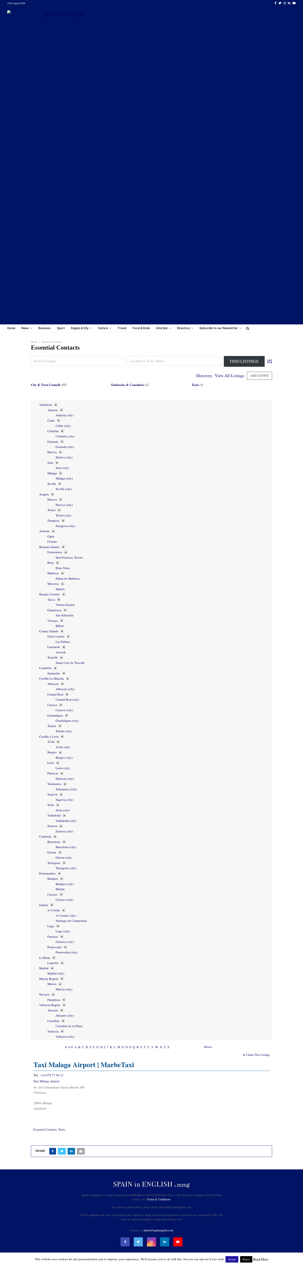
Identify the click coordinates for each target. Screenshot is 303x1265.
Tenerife (52, 657)
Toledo (51, 726)
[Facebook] (125, 1241)
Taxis (195, 384)
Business (44, 328)
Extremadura (47, 873)
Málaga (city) (64, 478)
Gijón (50, 536)
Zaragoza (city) (65, 526)
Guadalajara (55, 715)
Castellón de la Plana (69, 1026)
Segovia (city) (64, 799)
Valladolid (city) (66, 821)
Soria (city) (63, 810)
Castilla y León (49, 736)
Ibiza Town (63, 568)
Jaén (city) (62, 468)
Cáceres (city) (64, 899)
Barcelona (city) (66, 847)
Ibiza (50, 562)
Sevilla (51, 484)
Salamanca (54, 784)
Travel (121, 328)
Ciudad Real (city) (67, 699)
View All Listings (229, 375)
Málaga (52, 473)
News (25, 328)
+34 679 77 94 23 (51, 1075)
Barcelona (53, 842)
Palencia (52, 773)
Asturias (44, 531)
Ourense (52, 936)
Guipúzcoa (54, 610)
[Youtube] (177, 1241)
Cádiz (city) (63, 426)
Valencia (53, 1031)
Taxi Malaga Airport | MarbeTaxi (83, 1064)
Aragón (44, 494)
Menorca (53, 583)
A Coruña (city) (66, 915)
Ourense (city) (65, 942)
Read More (260, 1259)
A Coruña (53, 910)
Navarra (44, 994)
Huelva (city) (64, 457)
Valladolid (54, 815)
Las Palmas (63, 642)
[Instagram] (151, 1241)
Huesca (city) (64, 505)
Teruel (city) (63, 515)
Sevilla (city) (64, 489)
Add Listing (259, 375)
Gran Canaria (56, 636)
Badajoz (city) (65, 884)
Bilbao (60, 626)
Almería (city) (65, 415)
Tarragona (53, 863)
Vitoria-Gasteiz (65, 605)
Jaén (50, 462)
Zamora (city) (64, 831)
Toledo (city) (64, 731)
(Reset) (208, 1047)
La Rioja (44, 957)
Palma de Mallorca (68, 578)
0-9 (70, 1047)
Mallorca (53, 573)
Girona (51, 852)
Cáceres (52, 894)
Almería (52, 410)
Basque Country (49, 594)
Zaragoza (53, 520)
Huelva (52, 452)
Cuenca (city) (64, 710)
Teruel (51, 510)
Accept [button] (232, 1259)
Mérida (60, 889)
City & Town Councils (46, 384)
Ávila (50, 741)
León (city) (63, 768)
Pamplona (53, 1000)
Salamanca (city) (66, 789)
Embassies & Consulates (127, 384)
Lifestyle (162, 328)
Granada (52, 441)
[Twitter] (138, 1241)
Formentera (54, 552)
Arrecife (61, 652)
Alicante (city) (65, 1015)
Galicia (43, 905)
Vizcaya (52, 620)
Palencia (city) (65, 778)
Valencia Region (49, 1005)
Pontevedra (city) (67, 952)
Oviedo (52, 541)
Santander (53, 673)
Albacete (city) (65, 689)
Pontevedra (54, 947)
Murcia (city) (64, 989)
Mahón (60, 589)
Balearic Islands (49, 547)
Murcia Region (48, 979)
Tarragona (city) (66, 868)
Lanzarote (53, 647)
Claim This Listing (256, 1055)
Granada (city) (65, 447)
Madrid (43, 968)
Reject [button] (246, 1259)
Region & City (79, 328)
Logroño (53, 963)
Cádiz (51, 420)
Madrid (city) (55, 973)
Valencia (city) (65, 1036)
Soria (50, 805)
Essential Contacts (45, 1129)
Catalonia (45, 836)
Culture (103, 328)
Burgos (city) (64, 757)
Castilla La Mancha (51, 678)
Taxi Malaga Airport (46, 1081)
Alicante (52, 1010)
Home (11, 328)
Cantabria (45, 668)
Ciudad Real (55, 694)
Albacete (53, 684)
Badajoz (52, 878)
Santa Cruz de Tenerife (70, 663)
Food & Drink (141, 328)
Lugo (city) (63, 931)
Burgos (52, 752)
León (50, 763)
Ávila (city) (63, 747)
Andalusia (45, 404)
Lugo (50, 926)
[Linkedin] (164, 1241)
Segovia (52, 794)
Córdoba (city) (65, 436)
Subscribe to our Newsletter (218, 328)
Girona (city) (64, 857)
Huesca (52, 499)
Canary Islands (48, 631)
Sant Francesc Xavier (69, 557)
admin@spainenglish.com (158, 1230)
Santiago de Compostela (71, 920)
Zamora (52, 826)
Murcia (51, 984)
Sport (61, 328)
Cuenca (52, 705)
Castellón (53, 1021)
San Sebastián (64, 615)
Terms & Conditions (158, 1199)
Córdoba (53, 431)
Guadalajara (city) (67, 720)
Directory (183, 328)
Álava (51, 599)
